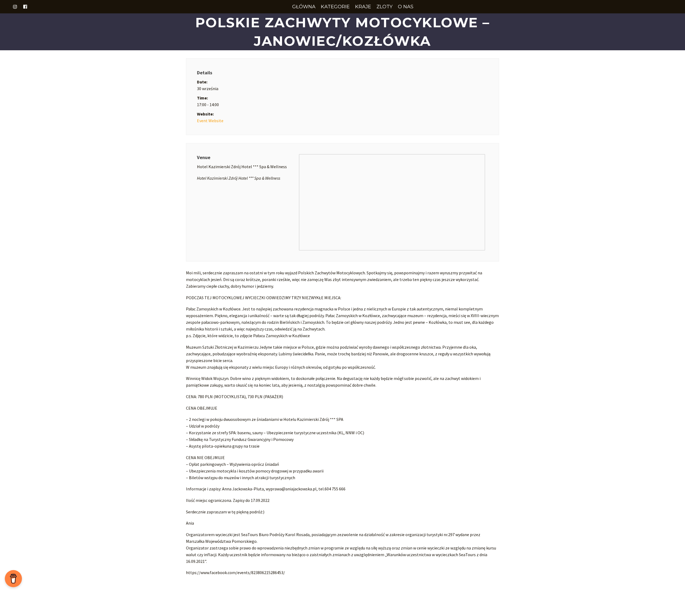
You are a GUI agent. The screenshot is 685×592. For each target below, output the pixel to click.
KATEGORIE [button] (335, 7)
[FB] (25, 6)
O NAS (405, 7)
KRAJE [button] (363, 7)
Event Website (210, 120)
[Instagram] (15, 6)
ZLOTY (384, 7)
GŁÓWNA (303, 7)
